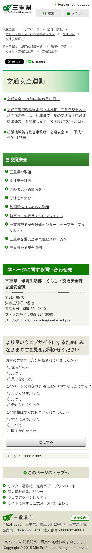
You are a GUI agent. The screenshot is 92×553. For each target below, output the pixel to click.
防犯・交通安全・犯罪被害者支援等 (30, 34)
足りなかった (22, 379)
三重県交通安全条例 (26, 248)
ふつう (16, 373)
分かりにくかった (25, 405)
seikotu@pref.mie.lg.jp (52, 320)
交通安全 (69, 34)
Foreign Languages (73, 4)
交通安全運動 (20, 198)
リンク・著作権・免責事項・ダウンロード (42, 486)
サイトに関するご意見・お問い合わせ (38, 503)
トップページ (30, 29)
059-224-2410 (34, 309)
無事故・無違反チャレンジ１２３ (36, 216)
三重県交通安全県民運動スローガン (38, 239)
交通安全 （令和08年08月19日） (33, 99)
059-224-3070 (28, 530)
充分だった (20, 367)
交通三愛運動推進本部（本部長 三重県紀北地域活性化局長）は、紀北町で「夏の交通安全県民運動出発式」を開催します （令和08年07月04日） (46, 115)
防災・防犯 (55, 29)
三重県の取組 (20, 172)
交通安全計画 (20, 181)
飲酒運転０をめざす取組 (29, 207)
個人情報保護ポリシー (25, 492)
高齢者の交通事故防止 (27, 190)
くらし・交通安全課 (19, 51)
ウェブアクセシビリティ (27, 497)
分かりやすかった (25, 393)
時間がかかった (23, 431)
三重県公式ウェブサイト (17, 8)
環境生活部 (58, 46)
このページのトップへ (48, 472)
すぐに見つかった (25, 419)
